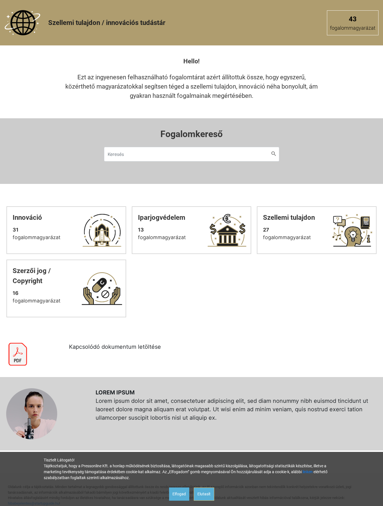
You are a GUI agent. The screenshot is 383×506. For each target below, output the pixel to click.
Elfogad (179, 494)
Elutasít (204, 494)
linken (308, 472)
